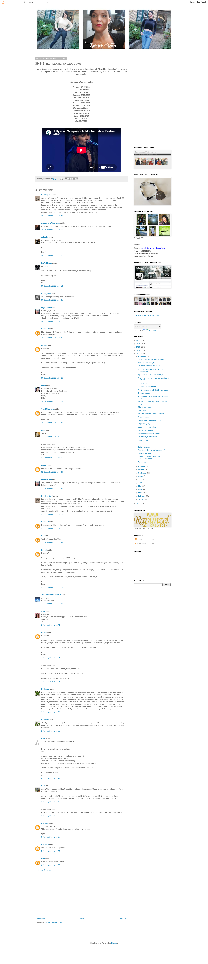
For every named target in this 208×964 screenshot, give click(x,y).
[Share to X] (71, 178)
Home (82, 919)
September (142, 473)
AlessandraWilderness (50, 223)
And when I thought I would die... (150, 434)
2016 (138, 344)
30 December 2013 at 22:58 (52, 401)
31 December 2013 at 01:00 (52, 437)
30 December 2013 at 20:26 (52, 378)
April (140, 489)
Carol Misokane (47, 409)
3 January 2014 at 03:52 (50, 816)
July (140, 480)
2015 (138, 347)
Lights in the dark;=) (145, 453)
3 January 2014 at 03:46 (50, 802)
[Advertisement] (81, 894)
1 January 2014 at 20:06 (50, 731)
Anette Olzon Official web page (147, 315)
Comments (141, 544)
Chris (43, 739)
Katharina (45, 689)
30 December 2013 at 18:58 (52, 321)
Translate (152, 330)
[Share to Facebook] (74, 178)
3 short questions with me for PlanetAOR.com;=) (149, 458)
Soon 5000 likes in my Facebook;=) (151, 450)
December (142, 356)
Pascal (44, 345)
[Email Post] (61, 179)
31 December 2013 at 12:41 (52, 488)
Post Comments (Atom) (54, 923)
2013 (138, 354)
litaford (44, 465)
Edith (43, 430)
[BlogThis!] (68, 178)
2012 (138, 503)
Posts (139, 539)
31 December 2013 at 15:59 (52, 587)
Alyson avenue (143, 417)
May (140, 486)
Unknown (45, 329)
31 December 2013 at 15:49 (52, 542)
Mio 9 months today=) (146, 363)
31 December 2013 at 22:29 (52, 604)
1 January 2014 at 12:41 (50, 625)
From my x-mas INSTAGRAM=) (150, 366)
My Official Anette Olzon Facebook (151, 414)
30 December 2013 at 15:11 (52, 255)
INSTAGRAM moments (146, 430)
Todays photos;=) (144, 447)
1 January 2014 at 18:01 (50, 658)
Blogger (114, 943)
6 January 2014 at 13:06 (50, 865)
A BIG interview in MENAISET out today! (153, 390)
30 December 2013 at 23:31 (52, 423)
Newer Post (40, 919)
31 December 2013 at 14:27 (52, 528)
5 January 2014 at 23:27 (50, 851)
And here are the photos (147, 387)
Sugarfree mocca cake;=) (147, 427)
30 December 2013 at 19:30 (52, 338)
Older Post (123, 919)
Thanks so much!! (144, 393)
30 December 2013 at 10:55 (52, 229)
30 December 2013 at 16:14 (52, 286)
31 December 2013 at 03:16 (52, 458)
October (141, 470)
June (140, 483)
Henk (43, 536)
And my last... (143, 383)
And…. (140, 444)
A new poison (143, 440)
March (140, 493)
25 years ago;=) (144, 424)
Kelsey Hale (46, 294)
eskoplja (44, 237)
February (142, 496)
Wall (43, 859)
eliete (43, 385)
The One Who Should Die (51, 595)
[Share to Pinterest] (76, 178)
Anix (43, 611)
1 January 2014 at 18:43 (50, 681)
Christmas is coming (146, 407)
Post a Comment (44, 870)
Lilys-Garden (46, 308)
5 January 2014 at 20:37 (50, 837)
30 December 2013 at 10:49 (52, 215)
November (142, 466)
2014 (138, 350)
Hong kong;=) (143, 410)
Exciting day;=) (143, 462)
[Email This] (66, 178)
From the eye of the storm (147, 437)
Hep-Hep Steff (47, 195)
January (141, 499)
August (141, 476)
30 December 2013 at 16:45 (52, 300)
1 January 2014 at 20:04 (50, 712)
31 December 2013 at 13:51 (52, 514)
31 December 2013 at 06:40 (52, 472)
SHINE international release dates (151, 359)
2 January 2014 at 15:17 (50, 778)
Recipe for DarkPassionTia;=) (149, 420)
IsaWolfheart (46, 263)
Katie (43, 786)
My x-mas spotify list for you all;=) (150, 375)
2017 (138, 340)
